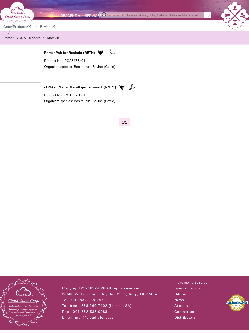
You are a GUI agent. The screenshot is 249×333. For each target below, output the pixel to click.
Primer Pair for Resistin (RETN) (69, 53)
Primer (8, 38)
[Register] (242, 17)
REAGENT (69, 16)
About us (182, 306)
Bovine (46, 27)
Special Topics (187, 288)
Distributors (185, 317)
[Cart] (227, 17)
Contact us (184, 311)
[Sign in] (235, 9)
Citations (182, 294)
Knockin (53, 38)
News (179, 300)
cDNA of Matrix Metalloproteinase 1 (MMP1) (80, 87)
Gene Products (15, 27)
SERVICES (93, 16)
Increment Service (191, 282)
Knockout (36, 38)
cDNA (21, 38)
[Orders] (235, 23)
